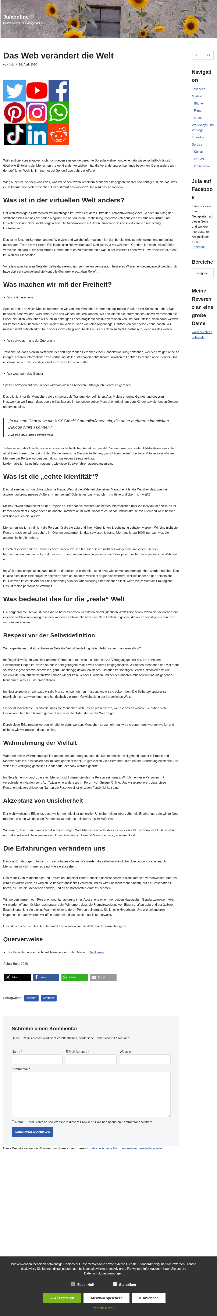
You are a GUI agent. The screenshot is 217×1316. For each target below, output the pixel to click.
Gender (31, 998)
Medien (197, 96)
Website (125, 1051)
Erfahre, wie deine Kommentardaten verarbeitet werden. (125, 1148)
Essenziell (85, 1285)
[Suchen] (209, 55)
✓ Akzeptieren (62, 1298)
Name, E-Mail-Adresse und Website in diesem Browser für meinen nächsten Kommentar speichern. (84, 1122)
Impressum (202, 166)
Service (197, 144)
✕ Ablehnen (149, 1298)
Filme (198, 110)
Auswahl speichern (106, 1298)
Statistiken (127, 1285)
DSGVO (200, 159)
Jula (11, 64)
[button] (17, 977)
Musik (198, 118)
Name (17, 1051)
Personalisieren (103, 1308)
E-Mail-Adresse (77, 1051)
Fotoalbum (199, 137)
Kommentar (21, 1069)
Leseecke (198, 89)
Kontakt (199, 151)
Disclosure (96, 952)
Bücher (199, 103)
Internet (48, 998)
